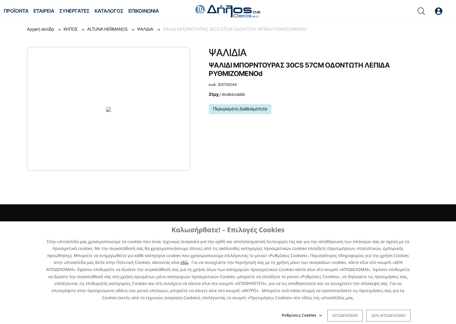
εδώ (184, 262)
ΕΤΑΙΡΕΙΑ (44, 11)
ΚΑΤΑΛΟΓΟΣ (109, 11)
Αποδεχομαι (345, 315)
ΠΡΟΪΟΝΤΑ (16, 11)
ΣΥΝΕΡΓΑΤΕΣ (74, 11)
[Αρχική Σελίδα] (228, 10)
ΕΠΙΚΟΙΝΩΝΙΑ (143, 11)
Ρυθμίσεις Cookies (299, 315)
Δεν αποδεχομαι (388, 315)
